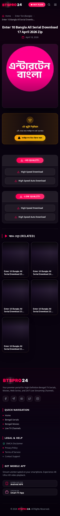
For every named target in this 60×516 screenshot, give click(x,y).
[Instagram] (38, 399)
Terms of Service (12, 452)
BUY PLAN (38, 4)
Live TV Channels (13, 428)
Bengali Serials (12, 419)
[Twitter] (30, 399)
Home (8, 415)
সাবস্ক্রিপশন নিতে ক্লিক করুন (32, 137)
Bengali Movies (12, 424)
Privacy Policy (11, 448)
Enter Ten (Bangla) (23, 16)
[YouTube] (22, 399)
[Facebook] (6, 399)
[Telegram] (14, 399)
